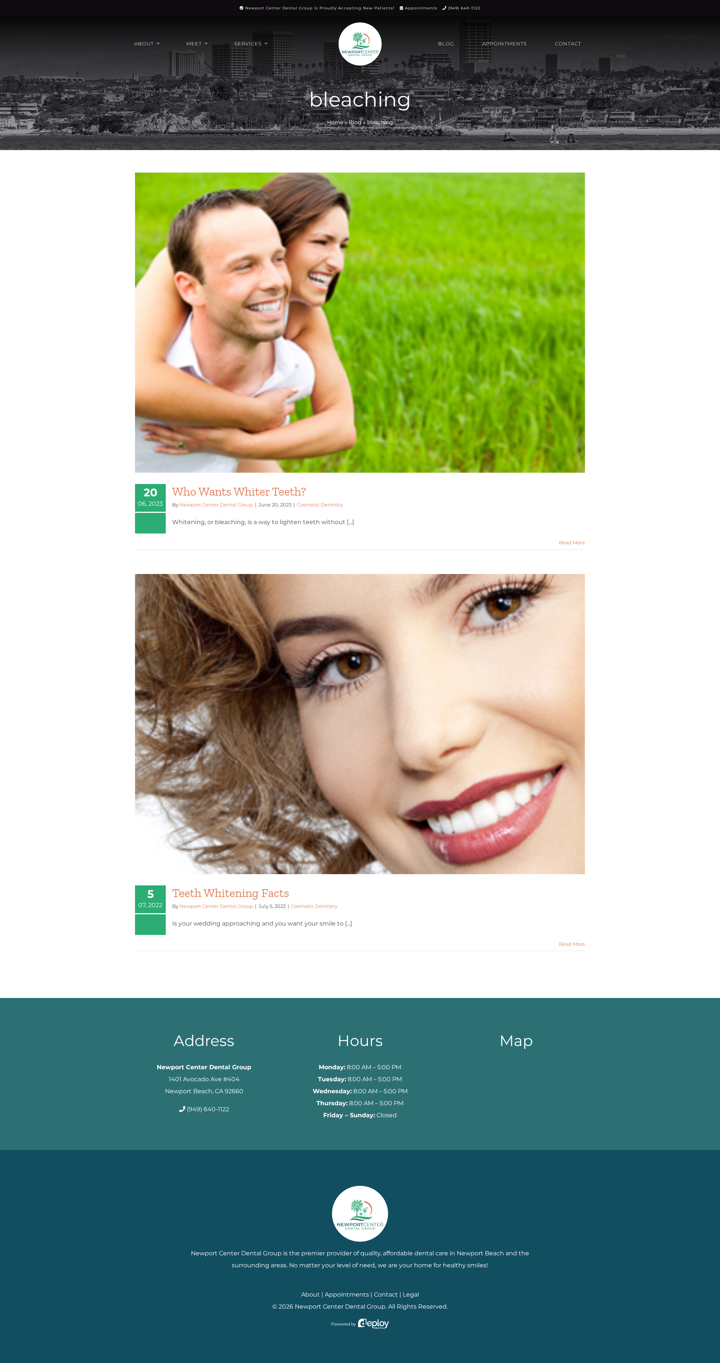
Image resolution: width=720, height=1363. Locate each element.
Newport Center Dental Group (216, 505)
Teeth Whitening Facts (230, 893)
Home (335, 122)
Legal (411, 1294)
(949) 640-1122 (464, 8)
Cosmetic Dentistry (320, 505)
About (310, 1294)
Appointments (421, 8)
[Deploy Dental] (373, 1324)
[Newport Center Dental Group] (360, 1182)
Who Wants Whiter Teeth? (239, 491)
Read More (572, 542)
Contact (386, 1294)
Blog (355, 122)
